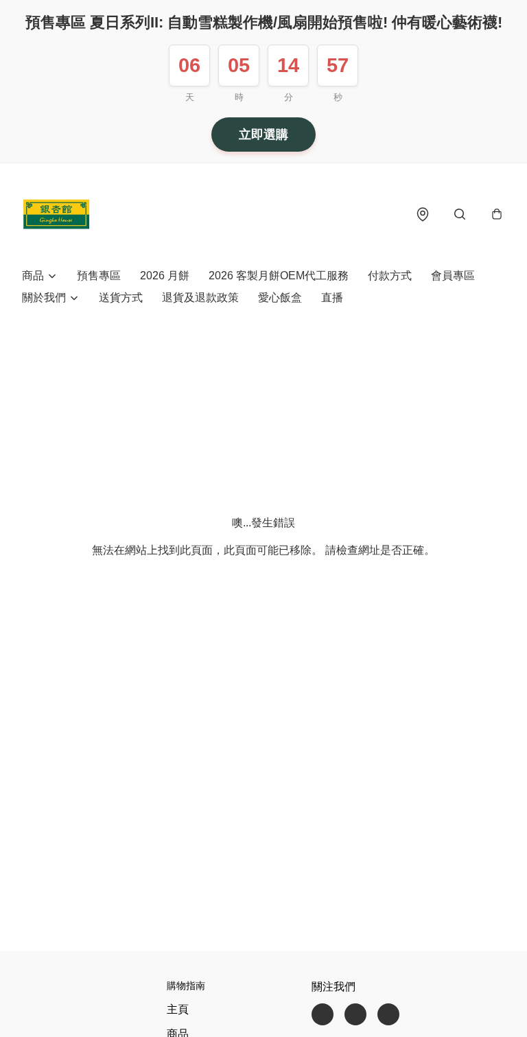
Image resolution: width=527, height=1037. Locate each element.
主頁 (178, 1009)
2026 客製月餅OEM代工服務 (279, 275)
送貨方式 (121, 297)
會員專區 (453, 275)
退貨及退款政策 (200, 297)
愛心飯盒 (280, 297)
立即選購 (263, 134)
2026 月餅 (164, 275)
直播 (332, 297)
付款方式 (390, 275)
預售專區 (99, 275)
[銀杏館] (56, 214)
